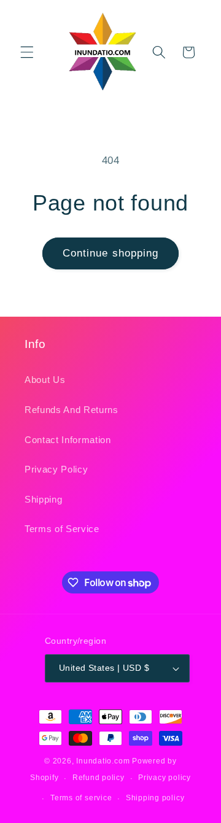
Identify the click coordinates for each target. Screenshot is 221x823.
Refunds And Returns (71, 409)
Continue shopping (111, 252)
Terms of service (81, 798)
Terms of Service (62, 529)
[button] (27, 52)
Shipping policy (155, 798)
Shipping (43, 499)
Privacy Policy (56, 469)
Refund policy (98, 777)
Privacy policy (164, 777)
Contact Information (68, 440)
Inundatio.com (103, 761)
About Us (45, 379)
